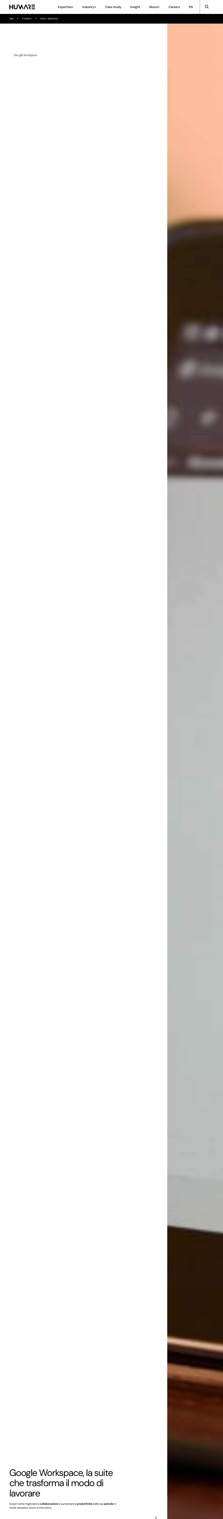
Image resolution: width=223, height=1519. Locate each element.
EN (191, 7)
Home (11, 19)
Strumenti (27, 19)
